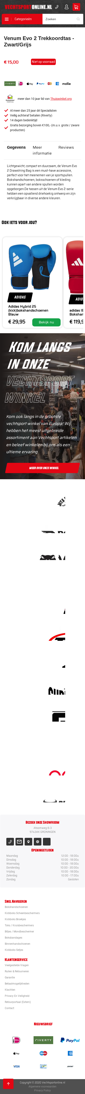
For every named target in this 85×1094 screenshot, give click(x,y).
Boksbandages (13, 937)
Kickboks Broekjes (15, 919)
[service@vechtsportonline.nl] (19, 841)
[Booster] (56, 525)
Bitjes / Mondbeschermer (19, 931)
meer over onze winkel (44, 468)
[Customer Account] (66, 7)
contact (9, 1008)
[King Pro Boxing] (56, 606)
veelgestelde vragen (17, 965)
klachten (10, 989)
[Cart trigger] (76, 7)
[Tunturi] (56, 741)
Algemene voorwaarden (42, 1086)
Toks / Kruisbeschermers (19, 925)
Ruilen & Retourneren (17, 971)
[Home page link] (28, 7)
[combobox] (62, 19)
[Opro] (56, 768)
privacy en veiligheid (17, 995)
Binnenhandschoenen (17, 943)
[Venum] (56, 552)
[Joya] (56, 499)
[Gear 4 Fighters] (56, 714)
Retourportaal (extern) (18, 1002)
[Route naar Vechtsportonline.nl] (28, 842)
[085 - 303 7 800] (10, 841)
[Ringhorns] (56, 795)
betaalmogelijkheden (17, 983)
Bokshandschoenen (16, 907)
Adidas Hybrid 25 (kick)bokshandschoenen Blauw (28, 310)
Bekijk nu (46, 322)
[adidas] (56, 660)
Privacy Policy (42, 1090)
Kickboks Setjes (14, 949)
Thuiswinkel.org (61, 98)
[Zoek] (79, 19)
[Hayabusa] (56, 579)
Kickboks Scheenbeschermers (22, 913)
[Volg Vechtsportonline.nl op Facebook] (47, 842)
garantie (10, 977)
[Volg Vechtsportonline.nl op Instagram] (37, 842)
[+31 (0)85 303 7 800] (57, 7)
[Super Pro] (56, 687)
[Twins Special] (56, 633)
